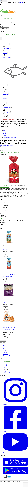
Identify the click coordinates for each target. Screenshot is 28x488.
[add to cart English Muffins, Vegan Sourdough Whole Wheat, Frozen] (4, 324)
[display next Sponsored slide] (3, 226)
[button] (9, 246)
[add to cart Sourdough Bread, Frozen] (4, 244)
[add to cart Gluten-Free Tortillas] (4, 297)
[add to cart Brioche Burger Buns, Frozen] (4, 271)
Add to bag (4, 218)
